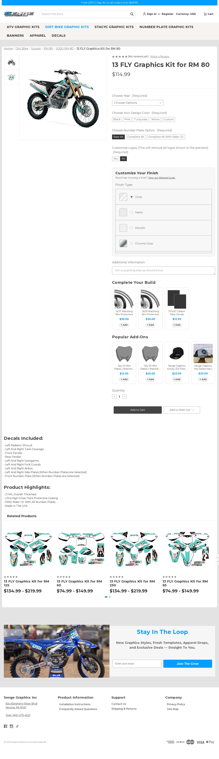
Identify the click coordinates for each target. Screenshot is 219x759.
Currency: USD (186, 14)
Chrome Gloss (144, 243)
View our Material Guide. (161, 177)
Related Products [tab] (22, 516)
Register (167, 14)
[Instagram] (11, 726)
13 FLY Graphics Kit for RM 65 (185, 583)
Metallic (140, 228)
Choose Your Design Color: (139, 113)
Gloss (138, 196)
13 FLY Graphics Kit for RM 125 (26, 583)
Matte (139, 212)
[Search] (132, 14)
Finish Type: (124, 185)
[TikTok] (17, 726)
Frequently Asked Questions (78, 709)
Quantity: (118, 390)
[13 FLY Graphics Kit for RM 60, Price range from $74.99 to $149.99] (81, 549)
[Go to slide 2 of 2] (109, 597)
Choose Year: (129, 96)
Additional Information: (128, 262)
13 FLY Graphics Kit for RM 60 (79, 583)
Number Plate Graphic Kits (166, 27)
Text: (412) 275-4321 (18, 715)
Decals (59, 35)
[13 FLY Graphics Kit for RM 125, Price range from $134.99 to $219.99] (28, 549)
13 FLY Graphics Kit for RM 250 (132, 583)
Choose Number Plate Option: (142, 130)
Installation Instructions (74, 704)
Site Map (173, 709)
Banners (15, 35)
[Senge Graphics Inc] (19, 14)
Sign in (151, 14)
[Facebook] (5, 726)
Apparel (38, 35)
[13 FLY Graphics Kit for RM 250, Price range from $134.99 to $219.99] (134, 549)
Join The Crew (188, 663)
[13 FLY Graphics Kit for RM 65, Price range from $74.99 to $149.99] (187, 549)
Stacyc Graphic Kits (114, 27)
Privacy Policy (176, 704)
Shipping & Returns (124, 708)
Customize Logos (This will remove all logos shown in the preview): (160, 150)
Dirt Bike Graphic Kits (67, 27)
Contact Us (118, 704)
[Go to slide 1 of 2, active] (106, 597)
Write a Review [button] (159, 56)
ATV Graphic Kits (23, 27)
